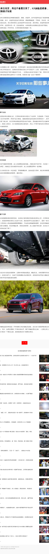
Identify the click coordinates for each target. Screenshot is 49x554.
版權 (14, 548)
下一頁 (24, 342)
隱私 (12, 548)
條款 (10, 548)
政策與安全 (6, 548)
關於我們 (2, 548)
